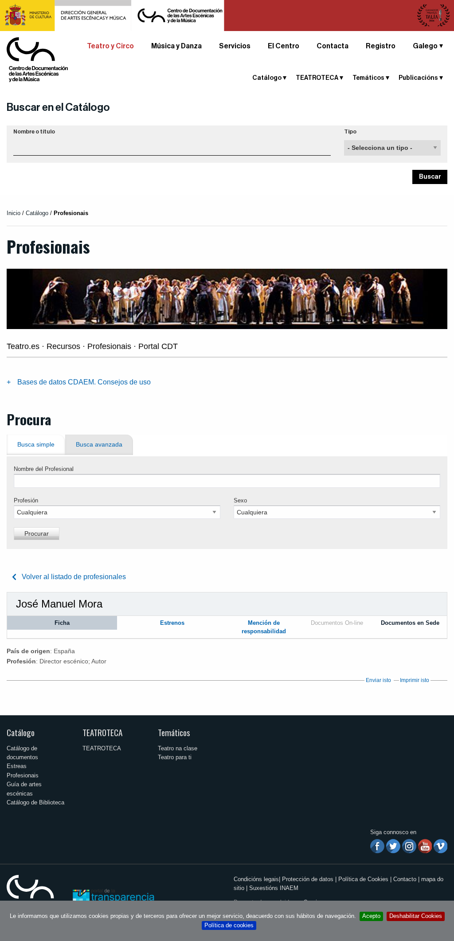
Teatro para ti (175, 757)
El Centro (283, 46)
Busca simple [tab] (36, 444)
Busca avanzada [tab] (99, 444)
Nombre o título (34, 131)
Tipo (350, 131)
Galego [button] (425, 46)
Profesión (26, 500)
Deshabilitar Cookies (415, 916)
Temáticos (174, 732)
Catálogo (21, 732)
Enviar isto (378, 680)
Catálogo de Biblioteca (35, 802)
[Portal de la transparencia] (112, 896)
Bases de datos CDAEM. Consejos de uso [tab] (84, 382)
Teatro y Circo (110, 46)
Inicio (13, 213)
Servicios (234, 46)
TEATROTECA (102, 732)
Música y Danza (176, 46)
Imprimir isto (414, 680)
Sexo (240, 500)
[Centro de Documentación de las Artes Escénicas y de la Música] (37, 59)
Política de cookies (229, 925)
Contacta (332, 46)
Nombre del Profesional (44, 469)
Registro (380, 46)
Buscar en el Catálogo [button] (58, 107)
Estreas (17, 766)
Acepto (371, 916)
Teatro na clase (177, 748)
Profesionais (23, 775)
